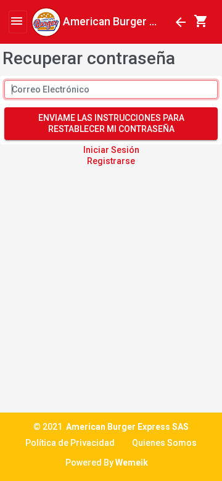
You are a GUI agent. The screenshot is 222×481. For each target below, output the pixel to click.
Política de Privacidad (70, 443)
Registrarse (111, 161)
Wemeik (131, 462)
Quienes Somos (164, 443)
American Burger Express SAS (127, 427)
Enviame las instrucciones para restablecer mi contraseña (111, 123)
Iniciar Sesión (111, 150)
